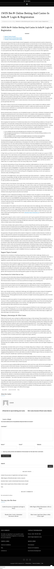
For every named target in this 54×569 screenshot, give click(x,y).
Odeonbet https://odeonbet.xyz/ (32, 212)
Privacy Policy (28, 563)
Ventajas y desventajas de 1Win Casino (13, 39)
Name (3, 444)
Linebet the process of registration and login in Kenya (14, 475)
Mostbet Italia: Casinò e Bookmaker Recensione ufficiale (15, 481)
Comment (4, 426)
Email (21, 444)
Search (3, 463)
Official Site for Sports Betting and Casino (13, 411)
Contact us (4, 550)
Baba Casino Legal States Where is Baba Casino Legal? (14, 484)
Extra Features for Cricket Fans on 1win (13, 38)
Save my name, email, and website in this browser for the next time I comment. (23, 451)
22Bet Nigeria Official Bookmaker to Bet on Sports (13, 478)
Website (39, 444)
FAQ (2, 547)
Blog (18, 389)
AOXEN (12, 402)
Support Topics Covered (10, 36)
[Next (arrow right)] (1, 568)
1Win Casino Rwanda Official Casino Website (40, 411)
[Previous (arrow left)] (0, 568)
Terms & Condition (36, 563)
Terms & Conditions (6, 544)
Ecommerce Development (34, 550)
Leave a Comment (12, 390)
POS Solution (31, 544)
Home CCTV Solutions (33, 547)
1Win (2, 487)
